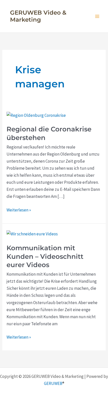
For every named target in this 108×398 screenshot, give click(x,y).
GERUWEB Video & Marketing (38, 16)
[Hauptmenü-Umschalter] (97, 16)
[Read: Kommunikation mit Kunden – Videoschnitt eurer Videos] (32, 233)
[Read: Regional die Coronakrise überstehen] (36, 115)
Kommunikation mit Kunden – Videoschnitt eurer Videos (45, 256)
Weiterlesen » (19, 210)
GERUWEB (53, 383)
